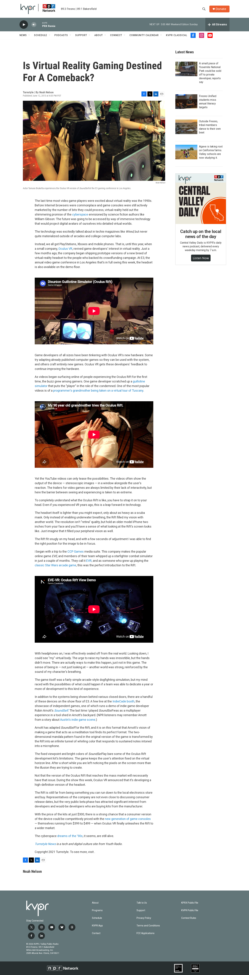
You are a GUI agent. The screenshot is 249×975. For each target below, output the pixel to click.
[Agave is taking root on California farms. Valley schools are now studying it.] (186, 152)
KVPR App (97, 925)
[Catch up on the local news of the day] (200, 199)
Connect (116, 35)
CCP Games (75, 551)
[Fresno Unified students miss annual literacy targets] (186, 101)
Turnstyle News (45, 844)
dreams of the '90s (70, 836)
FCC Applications (145, 933)
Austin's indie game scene (77, 719)
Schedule (40, 35)
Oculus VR (65, 248)
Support (81, 35)
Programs (97, 910)
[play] (23, 25)
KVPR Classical (176, 35)
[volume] (34, 24)
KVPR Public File (189, 910)
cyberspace (80, 214)
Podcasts (61, 35)
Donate (221, 9)
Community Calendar (144, 35)
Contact (96, 933)
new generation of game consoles (128, 819)
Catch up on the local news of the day (200, 234)
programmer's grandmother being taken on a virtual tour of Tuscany (98, 390)
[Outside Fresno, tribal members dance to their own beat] (186, 127)
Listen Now (201, 258)
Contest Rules (188, 918)
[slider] (39, 24)
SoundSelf (61, 710)
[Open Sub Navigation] (29, 35)
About (98, 35)
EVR (89, 560)
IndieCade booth (123, 701)
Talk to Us (142, 903)
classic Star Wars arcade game (55, 565)
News (23, 35)
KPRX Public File (189, 903)
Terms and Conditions (148, 925)
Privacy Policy (144, 918)
